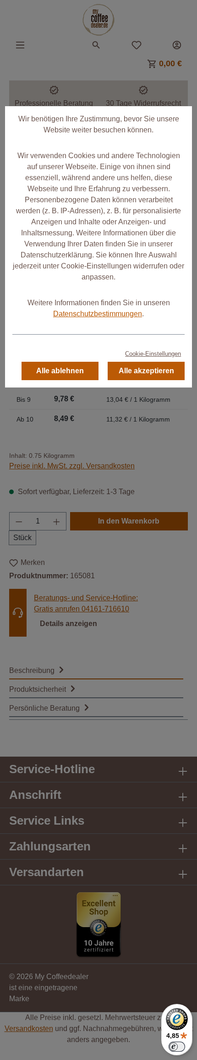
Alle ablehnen (60, 371)
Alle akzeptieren (146, 371)
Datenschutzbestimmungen (97, 314)
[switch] (177, 1047)
